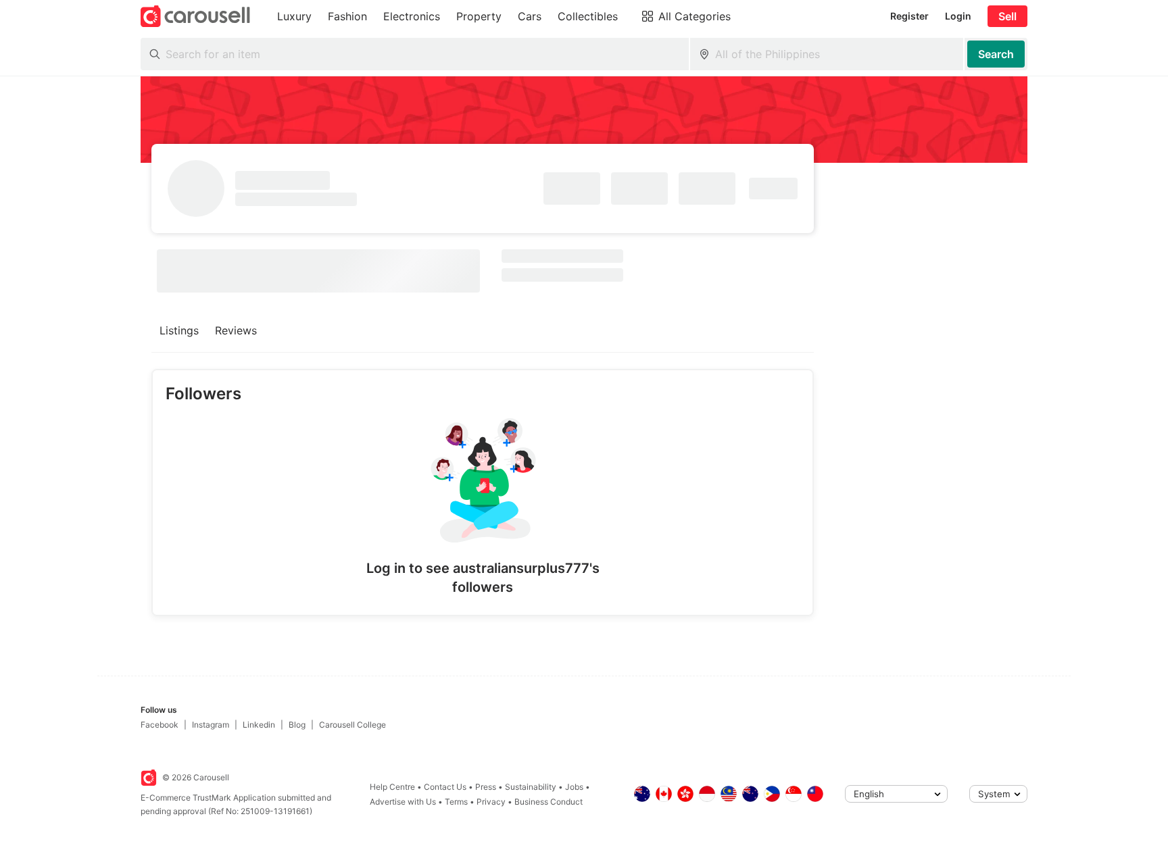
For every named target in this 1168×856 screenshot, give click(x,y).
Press (485, 787)
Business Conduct (548, 802)
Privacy (491, 802)
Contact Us (445, 787)
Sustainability (530, 787)
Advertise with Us (403, 802)
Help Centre (392, 787)
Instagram (210, 725)
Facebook (159, 725)
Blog (297, 725)
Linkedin (259, 725)
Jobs (574, 787)
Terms (456, 802)
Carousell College (352, 725)
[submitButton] (996, 54)
